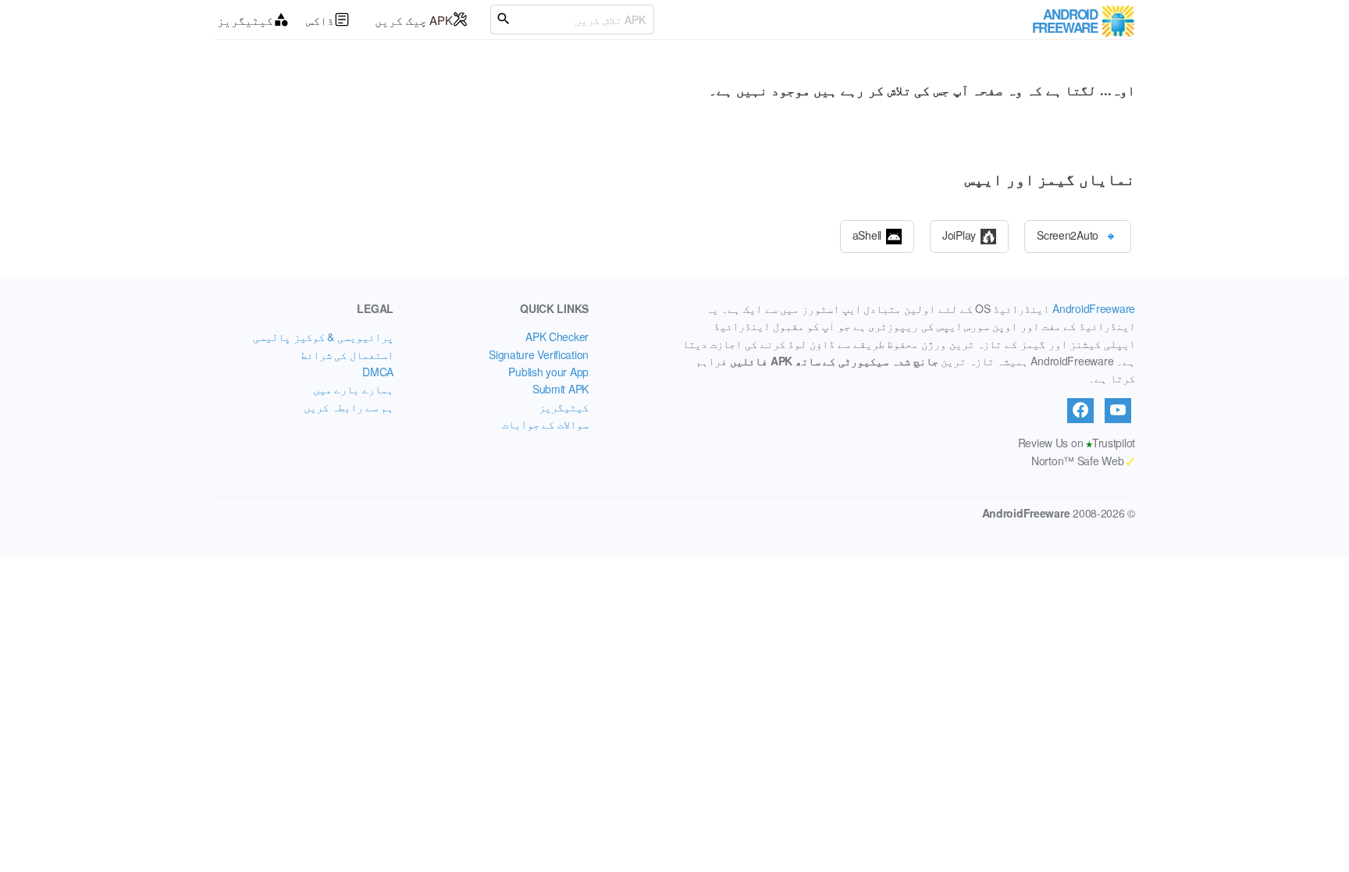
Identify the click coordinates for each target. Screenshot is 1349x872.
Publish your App (548, 371)
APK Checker (557, 336)
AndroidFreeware (1093, 308)
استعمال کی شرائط (347, 354)
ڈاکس (320, 20)
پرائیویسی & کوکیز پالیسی (323, 336)
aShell (866, 234)
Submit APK (560, 389)
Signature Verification (539, 354)
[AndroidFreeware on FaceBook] (1080, 410)
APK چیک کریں (414, 20)
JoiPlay (959, 234)
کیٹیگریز (245, 20)
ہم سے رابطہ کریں (348, 407)
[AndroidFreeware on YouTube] (1118, 410)
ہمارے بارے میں (353, 389)
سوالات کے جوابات (545, 424)
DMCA (377, 371)
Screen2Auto (1067, 234)
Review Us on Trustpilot (1076, 442)
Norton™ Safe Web (1083, 460)
